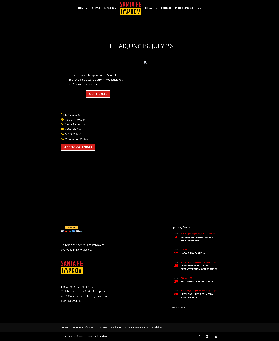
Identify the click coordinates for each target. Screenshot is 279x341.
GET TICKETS (98, 94)
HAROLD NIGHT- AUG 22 (193, 253)
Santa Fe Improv (75, 124)
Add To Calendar (78, 147)
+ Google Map (73, 129)
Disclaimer (157, 327)
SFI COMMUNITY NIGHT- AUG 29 (197, 281)
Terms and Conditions (109, 327)
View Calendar (178, 307)
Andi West (104, 336)
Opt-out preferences (83, 327)
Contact (65, 327)
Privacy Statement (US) (136, 327)
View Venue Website (77, 139)
